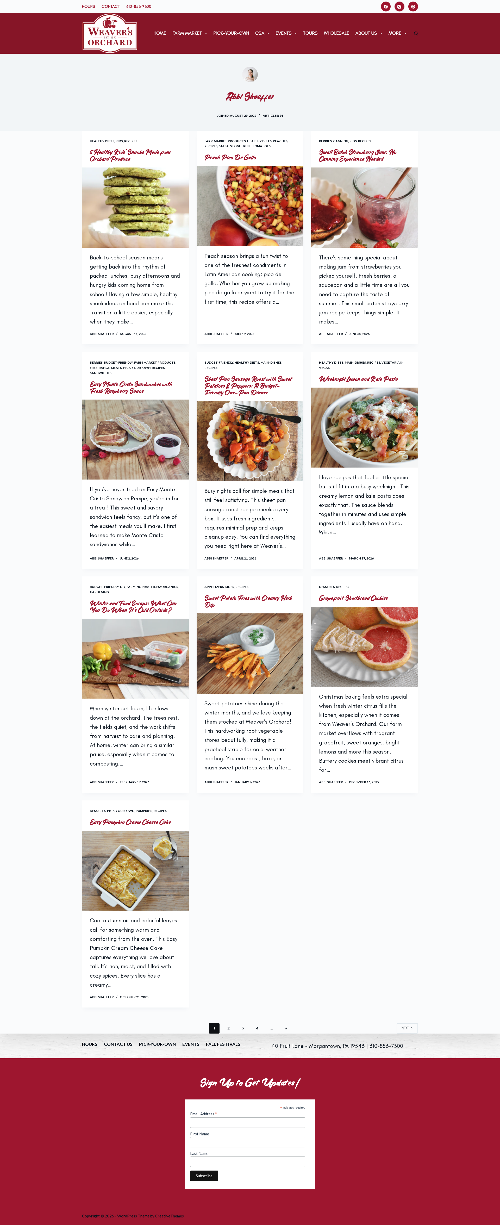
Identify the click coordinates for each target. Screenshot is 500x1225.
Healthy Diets (102, 141)
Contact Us (118, 1044)
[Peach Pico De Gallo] (250, 206)
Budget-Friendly (118, 362)
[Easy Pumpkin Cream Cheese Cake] (135, 871)
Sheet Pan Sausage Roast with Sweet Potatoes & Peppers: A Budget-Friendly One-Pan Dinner (248, 386)
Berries (325, 141)
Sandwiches (100, 373)
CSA (259, 33)
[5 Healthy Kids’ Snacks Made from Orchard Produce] (135, 207)
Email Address (203, 1114)
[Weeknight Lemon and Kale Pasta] (364, 428)
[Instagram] (399, 6)
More (395, 33)
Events (284, 33)
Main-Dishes (271, 362)
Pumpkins (144, 811)
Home (159, 33)
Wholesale (336, 33)
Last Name (199, 1153)
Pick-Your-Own (231, 33)
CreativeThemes (169, 1216)
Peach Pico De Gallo (230, 157)
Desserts (327, 587)
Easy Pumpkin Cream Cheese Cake (130, 822)
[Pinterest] (413, 6)
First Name (199, 1133)
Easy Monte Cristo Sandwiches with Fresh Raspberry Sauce (131, 387)
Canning (340, 141)
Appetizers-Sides (219, 587)
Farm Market (187, 33)
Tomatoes (261, 146)
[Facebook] (386, 6)
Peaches (280, 141)
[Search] (416, 33)
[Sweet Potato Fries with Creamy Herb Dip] (250, 653)
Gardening (99, 592)
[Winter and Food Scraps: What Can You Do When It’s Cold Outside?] (135, 659)
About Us (366, 33)
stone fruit (240, 146)
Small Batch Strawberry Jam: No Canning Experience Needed (358, 155)
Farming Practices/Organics (152, 587)
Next (405, 1028)
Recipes (130, 141)
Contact (111, 6)
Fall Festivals (223, 1044)
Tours (310, 33)
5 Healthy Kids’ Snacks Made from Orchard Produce (130, 155)
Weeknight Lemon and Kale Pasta (358, 379)
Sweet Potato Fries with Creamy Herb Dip (248, 601)
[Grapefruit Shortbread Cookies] (364, 647)
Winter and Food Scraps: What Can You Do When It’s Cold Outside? (133, 606)
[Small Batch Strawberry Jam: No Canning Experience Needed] (364, 207)
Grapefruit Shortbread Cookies (353, 598)
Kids (119, 141)
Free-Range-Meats (106, 368)
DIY (122, 587)
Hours (88, 6)
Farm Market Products (225, 141)
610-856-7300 (138, 6)
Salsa (224, 146)
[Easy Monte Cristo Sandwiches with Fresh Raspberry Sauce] (135, 440)
